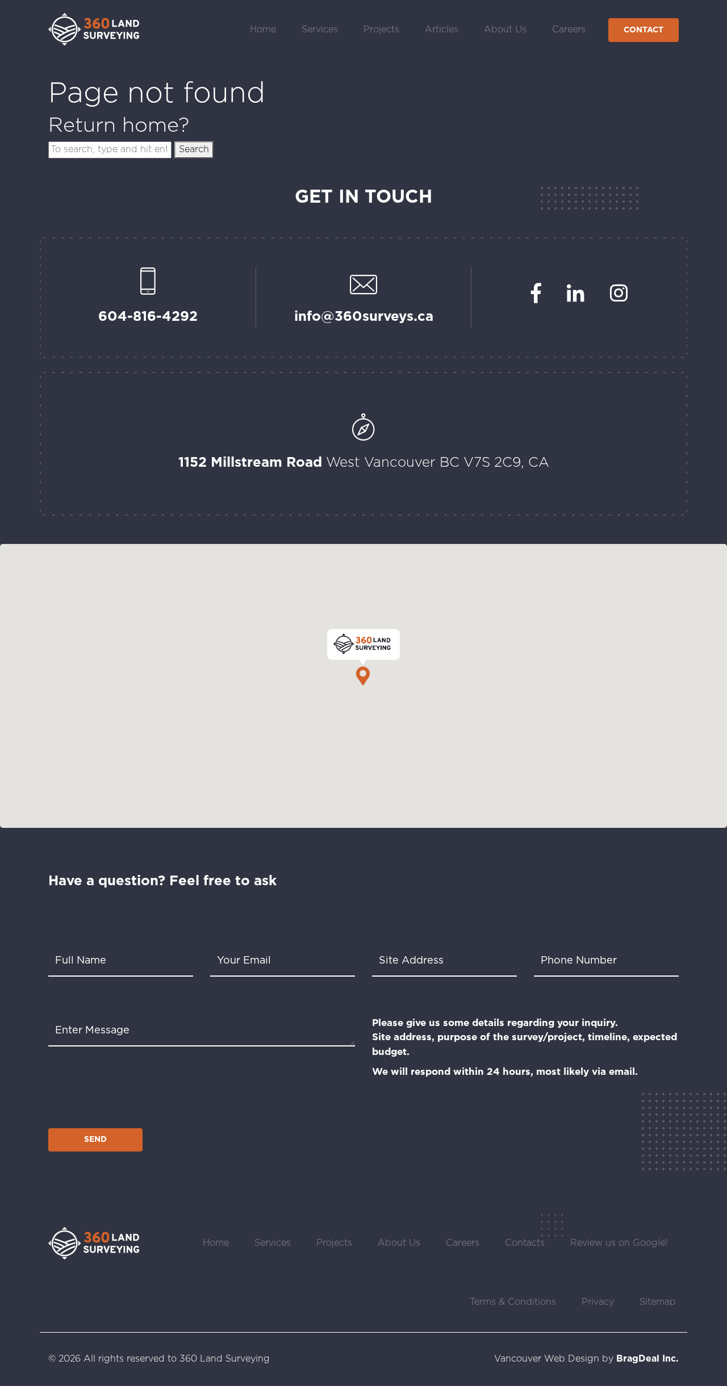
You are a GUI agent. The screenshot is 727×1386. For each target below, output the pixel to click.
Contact (643, 30)
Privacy (598, 1302)
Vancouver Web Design (546, 1359)
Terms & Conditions (513, 1302)
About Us (505, 30)
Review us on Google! (618, 1243)
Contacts (525, 1243)
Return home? (118, 126)
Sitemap (658, 1302)
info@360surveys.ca (363, 317)
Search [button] (194, 149)
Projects (381, 30)
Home (263, 30)
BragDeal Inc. (647, 1359)
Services (320, 30)
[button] (363, 657)
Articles (441, 30)
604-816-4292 (148, 317)
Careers (569, 30)
